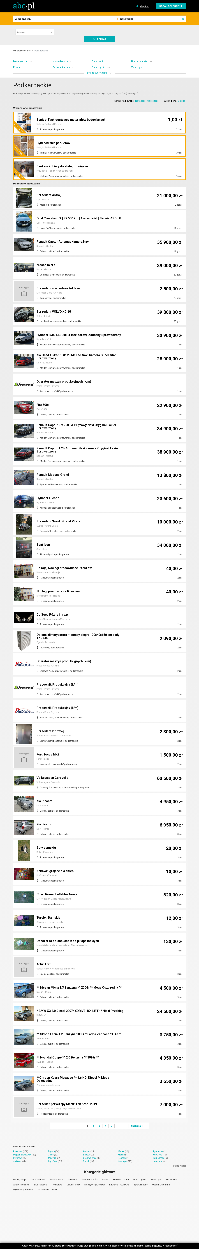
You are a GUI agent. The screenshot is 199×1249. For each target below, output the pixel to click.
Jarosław (157, 1161)
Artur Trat (44, 964)
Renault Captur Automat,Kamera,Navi (63, 241)
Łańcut (86, 1154)
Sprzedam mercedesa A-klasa (58, 288)
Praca (16, 67)
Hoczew (122, 1158)
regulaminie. (171, 1245)
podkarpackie (28, 1146)
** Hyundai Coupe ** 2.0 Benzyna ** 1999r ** (68, 1057)
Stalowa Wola (90, 1158)
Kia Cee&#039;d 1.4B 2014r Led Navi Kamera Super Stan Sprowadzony (76, 356)
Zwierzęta (136, 67)
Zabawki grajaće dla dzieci (55, 871)
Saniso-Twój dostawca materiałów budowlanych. (71, 120)
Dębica (51, 1151)
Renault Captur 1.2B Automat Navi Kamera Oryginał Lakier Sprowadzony (78, 449)
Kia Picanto (45, 801)
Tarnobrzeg (158, 1158)
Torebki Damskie (48, 917)
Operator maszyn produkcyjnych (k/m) (64, 381)
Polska (16, 1146)
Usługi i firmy (73, 1184)
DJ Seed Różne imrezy (53, 614)
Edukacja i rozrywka (119, 1184)
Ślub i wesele (40, 1184)
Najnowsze (128, 100)
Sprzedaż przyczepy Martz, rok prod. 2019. (67, 1104)
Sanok (86, 1161)
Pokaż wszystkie (97, 73)
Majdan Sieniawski (22, 1154)
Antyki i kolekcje (21, 1184)
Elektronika (171, 1179)
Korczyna (157, 1154)
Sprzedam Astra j (49, 195)
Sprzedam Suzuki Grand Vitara (58, 521)
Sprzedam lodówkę (50, 731)
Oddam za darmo (161, 1184)
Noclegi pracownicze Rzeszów (58, 591)
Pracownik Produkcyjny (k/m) (58, 684)
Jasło (51, 1154)
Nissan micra (46, 265)
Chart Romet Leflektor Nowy (57, 894)
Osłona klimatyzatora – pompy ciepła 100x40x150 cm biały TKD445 (78, 636)
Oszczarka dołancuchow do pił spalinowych (68, 941)
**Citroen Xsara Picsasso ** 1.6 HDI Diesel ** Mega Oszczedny (73, 1079)
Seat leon (43, 544)
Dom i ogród (98, 67)
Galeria (181, 100)
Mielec (121, 1151)
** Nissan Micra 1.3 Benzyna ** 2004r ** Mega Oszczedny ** (79, 987)
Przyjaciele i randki (47, 1189)
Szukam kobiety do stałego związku (62, 166)
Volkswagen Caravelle (52, 778)
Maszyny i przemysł (94, 1184)
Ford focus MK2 (48, 754)
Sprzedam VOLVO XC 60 (54, 311)
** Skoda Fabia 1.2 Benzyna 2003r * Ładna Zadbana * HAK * (79, 1034)
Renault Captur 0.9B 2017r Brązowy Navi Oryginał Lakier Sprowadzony (76, 426)
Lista (173, 100)
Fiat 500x (43, 405)
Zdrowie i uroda (61, 67)
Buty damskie (46, 848)
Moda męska (56, 1179)
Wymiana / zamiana (23, 1189)
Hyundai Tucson (48, 498)
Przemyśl (18, 1158)
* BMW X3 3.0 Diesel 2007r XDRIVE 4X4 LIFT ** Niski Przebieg (80, 1011)
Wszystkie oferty (21, 50)
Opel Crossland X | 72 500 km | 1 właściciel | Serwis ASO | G (79, 218)
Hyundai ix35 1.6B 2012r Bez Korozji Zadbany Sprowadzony (79, 335)
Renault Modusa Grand (53, 475)
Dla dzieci (97, 61)
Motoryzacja (20, 61)
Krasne (121, 1154)
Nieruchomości (139, 61)
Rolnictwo (57, 1184)
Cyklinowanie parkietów (53, 143)
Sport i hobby (141, 1184)
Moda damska (60, 61)
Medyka (52, 1158)
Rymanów (158, 1151)
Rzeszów (17, 1151)
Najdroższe (153, 100)
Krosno (86, 1151)
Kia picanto (44, 824)
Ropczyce (123, 1161)
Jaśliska (17, 1161)
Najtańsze (140, 100)
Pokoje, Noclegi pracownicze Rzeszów (64, 568)
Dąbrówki (52, 1161)
